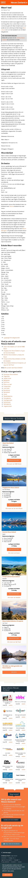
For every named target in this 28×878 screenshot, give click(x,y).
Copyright (16, 860)
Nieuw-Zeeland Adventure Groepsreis (12, 621)
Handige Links (11, 858)
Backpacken (7, 380)
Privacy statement (5, 862)
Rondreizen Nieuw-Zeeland (11, 374)
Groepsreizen (7, 386)
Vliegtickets (7, 376)
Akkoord (7, 875)
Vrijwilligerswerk (8, 400)
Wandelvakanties (8, 396)
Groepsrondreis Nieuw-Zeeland (11, 576)
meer (4, 705)
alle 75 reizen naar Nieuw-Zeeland (13, 368)
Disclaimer (13, 862)
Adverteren (3, 858)
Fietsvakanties (7, 398)
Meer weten (11, 871)
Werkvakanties (7, 404)
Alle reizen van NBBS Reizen (14, 464)
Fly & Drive (6, 382)
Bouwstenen (7, 390)
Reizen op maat (8, 384)
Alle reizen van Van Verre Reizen (14, 508)
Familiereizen (7, 402)
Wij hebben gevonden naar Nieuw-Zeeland (12, 667)
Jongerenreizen (8, 406)
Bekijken (14, 672)
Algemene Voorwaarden (6, 860)
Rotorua (12, 206)
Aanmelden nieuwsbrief (11, 820)
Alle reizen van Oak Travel (14, 642)
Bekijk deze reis (14, 460)
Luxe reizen (7, 388)
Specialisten (7, 392)
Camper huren (7, 378)
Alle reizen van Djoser (14, 553)
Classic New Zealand (8, 443)
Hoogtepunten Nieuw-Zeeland (10, 487)
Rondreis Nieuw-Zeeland (9, 532)
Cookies (19, 862)
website (10, 705)
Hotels (5, 394)
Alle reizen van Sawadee (14, 597)
